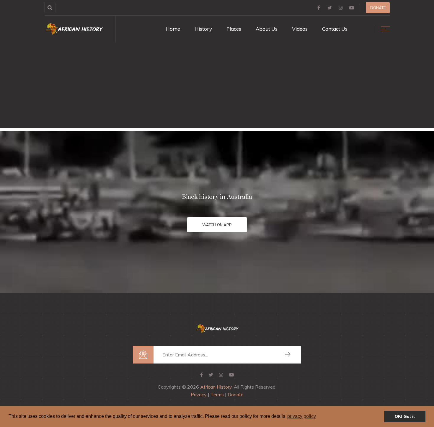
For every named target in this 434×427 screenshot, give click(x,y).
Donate (378, 7)
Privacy (199, 394)
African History (216, 387)
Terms (217, 394)
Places (233, 29)
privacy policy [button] (301, 416)
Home (173, 29)
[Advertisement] (217, 86)
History (203, 29)
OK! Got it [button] (405, 416)
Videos (300, 29)
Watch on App (217, 224)
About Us (267, 29)
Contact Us (334, 29)
